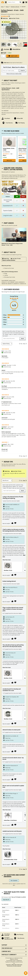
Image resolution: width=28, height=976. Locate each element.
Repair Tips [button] (8, 461)
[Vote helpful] (12, 523)
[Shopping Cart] (26, 2)
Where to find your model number (14, 73)
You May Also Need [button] (11, 131)
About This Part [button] (10, 80)
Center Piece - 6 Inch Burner (10, 820)
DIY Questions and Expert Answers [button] (14, 876)
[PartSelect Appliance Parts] (2, 2)
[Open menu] (6, 2)
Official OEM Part (16, 49)
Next (24, 480)
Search (22, 338)
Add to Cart (14, 56)
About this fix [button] (10, 252)
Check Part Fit (6, 899)
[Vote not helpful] (15, 523)
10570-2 (17, 928)
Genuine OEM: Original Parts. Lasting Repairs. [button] (13, 169)
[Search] (20, 2)
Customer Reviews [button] (11, 289)
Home (2, 6)
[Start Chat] (25, 973)
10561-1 (17, 910)
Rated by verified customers (8, 260)
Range (7, 6)
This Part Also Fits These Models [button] (14, 893)
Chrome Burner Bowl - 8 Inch (10, 859)
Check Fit (23, 70)
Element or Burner (15, 6)
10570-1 (17, 924)
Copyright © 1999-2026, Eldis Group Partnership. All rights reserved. (14, 965)
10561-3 (17, 919)
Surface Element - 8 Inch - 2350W (9, 149)
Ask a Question (14, 880)
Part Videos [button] (9, 223)
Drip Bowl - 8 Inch (8, 570)
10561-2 (17, 915)
